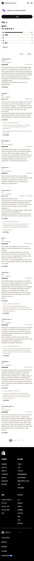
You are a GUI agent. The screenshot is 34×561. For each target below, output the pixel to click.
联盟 (19, 516)
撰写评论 (5, 47)
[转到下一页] (23, 440)
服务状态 (20, 523)
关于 (19, 499)
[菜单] (31, 3)
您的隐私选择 (5, 555)
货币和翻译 (21, 488)
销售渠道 (4, 464)
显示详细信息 (5, 87)
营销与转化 (5, 481)
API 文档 (4, 503)
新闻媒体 (20, 510)
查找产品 (4, 467)
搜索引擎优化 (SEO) (23, 481)
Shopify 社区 (5, 506)
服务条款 (4, 542)
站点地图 (4, 551)
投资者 (20, 506)
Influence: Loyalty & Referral (16, 10)
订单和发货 (5, 474)
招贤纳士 (20, 503)
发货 (19, 484)
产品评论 (20, 471)
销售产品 (4, 471)
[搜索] (28, 3)
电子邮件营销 (22, 477)
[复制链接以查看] (11, 59)
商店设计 (4, 477)
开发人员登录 (5, 537)
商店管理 (4, 484)
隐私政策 (4, 546)
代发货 (20, 464)
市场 (19, 467)
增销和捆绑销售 (22, 474)
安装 (17, 16)
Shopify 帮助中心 (7, 499)
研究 (3, 513)
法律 (19, 520)
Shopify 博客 (5, 510)
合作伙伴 (20, 513)
